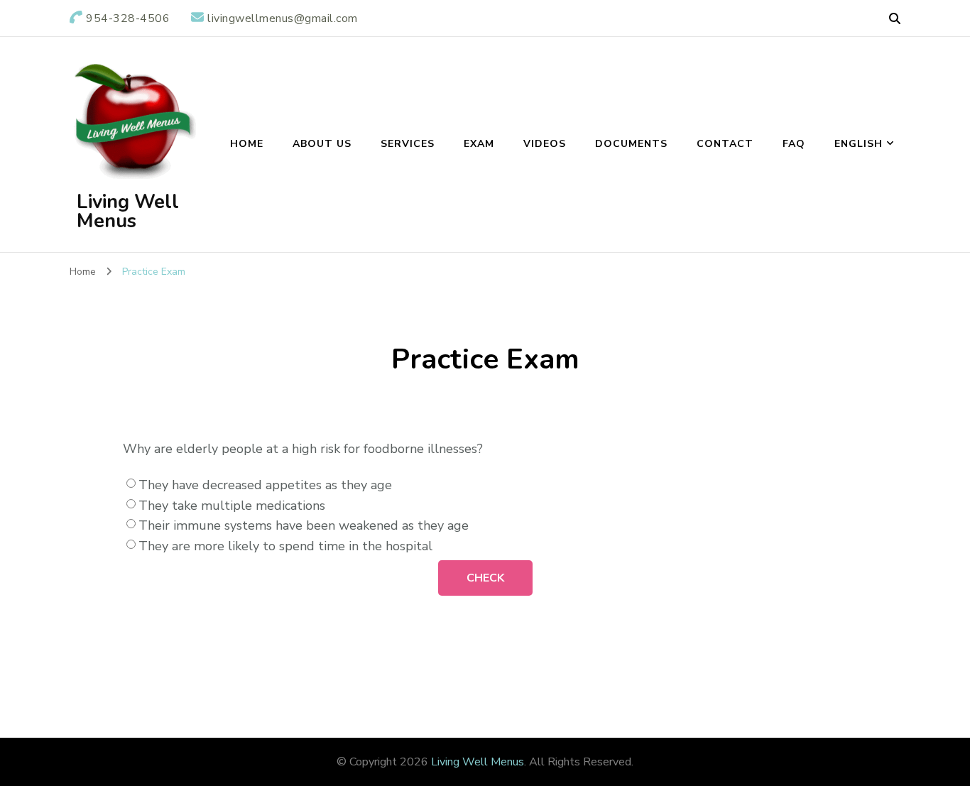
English (858, 144)
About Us (322, 144)
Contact (725, 144)
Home (246, 144)
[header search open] (894, 19)
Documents (631, 144)
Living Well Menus (128, 211)
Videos (544, 144)
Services (408, 144)
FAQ (794, 144)
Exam (479, 144)
